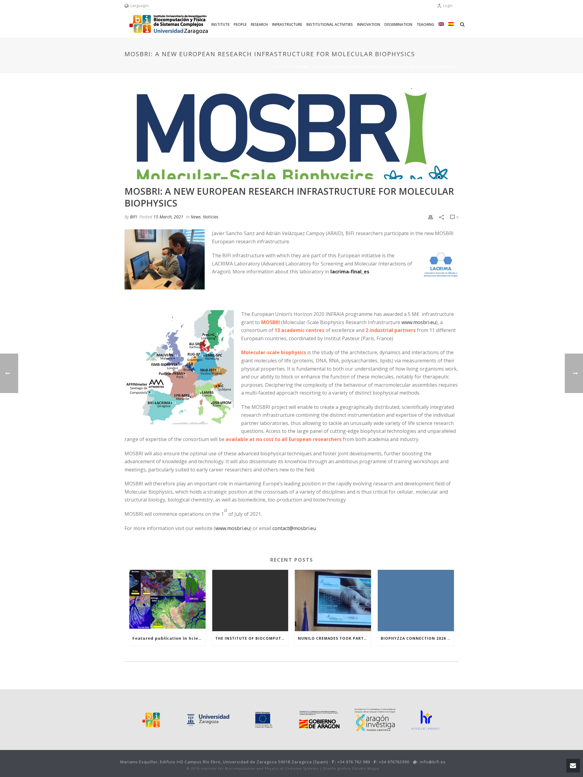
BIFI (133, 217)
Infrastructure (287, 24)
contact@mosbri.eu (294, 528)
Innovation (368, 24)
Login (447, 5)
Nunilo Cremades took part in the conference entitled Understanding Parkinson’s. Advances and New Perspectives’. (334, 638)
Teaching (425, 24)
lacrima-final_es (349, 271)
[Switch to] (441, 24)
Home (271, 67)
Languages (139, 5)
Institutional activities (329, 24)
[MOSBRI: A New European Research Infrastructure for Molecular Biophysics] (291, 133)
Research (259, 24)
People (240, 24)
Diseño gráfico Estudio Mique (351, 768)
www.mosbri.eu (418, 322)
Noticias (210, 217)
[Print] (430, 216)
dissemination (398, 24)
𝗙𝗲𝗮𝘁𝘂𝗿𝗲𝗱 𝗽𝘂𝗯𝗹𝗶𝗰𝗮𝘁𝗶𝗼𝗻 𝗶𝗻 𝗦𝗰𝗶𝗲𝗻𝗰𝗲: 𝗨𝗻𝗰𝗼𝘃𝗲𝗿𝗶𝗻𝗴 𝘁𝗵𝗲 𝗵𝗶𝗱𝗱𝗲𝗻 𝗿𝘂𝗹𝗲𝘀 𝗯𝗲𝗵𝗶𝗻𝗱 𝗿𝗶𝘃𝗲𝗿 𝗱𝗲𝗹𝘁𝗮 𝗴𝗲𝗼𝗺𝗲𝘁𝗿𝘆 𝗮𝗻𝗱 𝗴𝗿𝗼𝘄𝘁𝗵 (169, 638)
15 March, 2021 (168, 217)
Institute (220, 24)
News (286, 67)
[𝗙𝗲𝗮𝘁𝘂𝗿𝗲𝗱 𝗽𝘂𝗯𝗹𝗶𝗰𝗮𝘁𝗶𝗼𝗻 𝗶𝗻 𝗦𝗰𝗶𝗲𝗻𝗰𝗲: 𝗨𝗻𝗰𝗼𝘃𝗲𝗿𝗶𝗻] (167, 600)
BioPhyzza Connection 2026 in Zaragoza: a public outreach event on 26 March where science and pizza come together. (417, 638)
